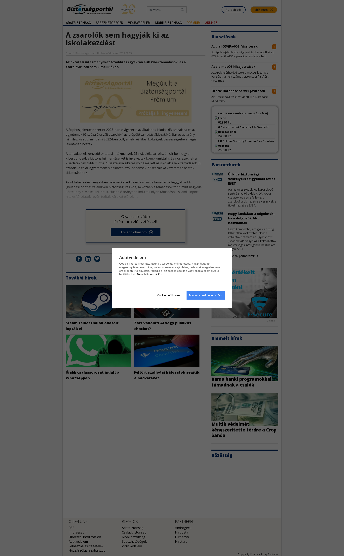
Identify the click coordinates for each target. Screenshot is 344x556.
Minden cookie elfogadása (205, 295)
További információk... (150, 274)
